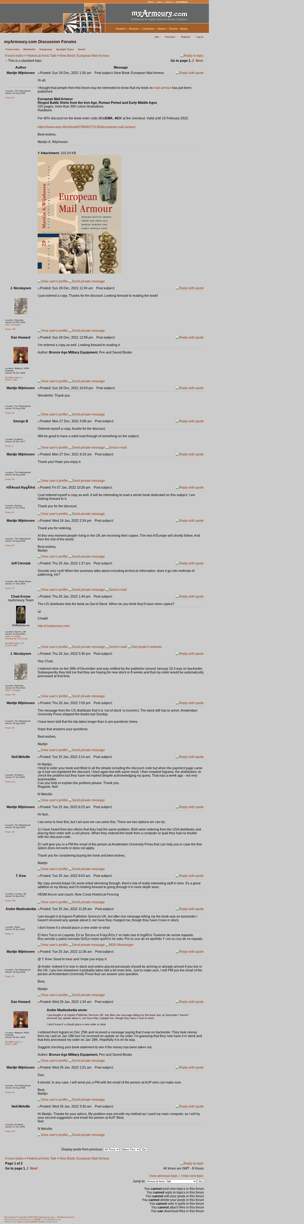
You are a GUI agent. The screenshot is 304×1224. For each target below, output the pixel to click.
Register (185, 37)
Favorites (170, 37)
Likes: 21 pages (12, 636)
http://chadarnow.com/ (53, 626)
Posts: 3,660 (11, 380)
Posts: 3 (9, 934)
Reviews (133, 28)
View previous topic (163, 1176)
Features (120, 28)
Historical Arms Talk (41, 55)
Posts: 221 (10, 782)
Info (157, 37)
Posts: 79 (9, 588)
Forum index (12, 49)
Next (199, 60)
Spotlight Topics (65, 49)
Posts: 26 (9, 98)
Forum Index (14, 55)
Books (184, 28)
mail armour (162, 88)
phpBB (37, 1219)
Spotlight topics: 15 (14, 643)
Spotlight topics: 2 (13, 377)
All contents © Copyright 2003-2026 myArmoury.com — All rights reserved (39, 1217)
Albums (161, 28)
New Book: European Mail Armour (84, 55)
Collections (148, 28)
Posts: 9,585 (11, 645)
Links (159, 2)
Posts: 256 (10, 901)
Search (169, 2)
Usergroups (45, 49)
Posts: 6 (9, 446)
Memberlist (29, 49)
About (150, 2)
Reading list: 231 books (16, 638)
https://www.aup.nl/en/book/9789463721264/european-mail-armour (86, 127)
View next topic (192, 1176)
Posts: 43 (9, 512)
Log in (199, 37)
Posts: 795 (10, 329)
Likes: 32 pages (12, 324)
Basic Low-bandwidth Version (31, 1221)
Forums (173, 28)
